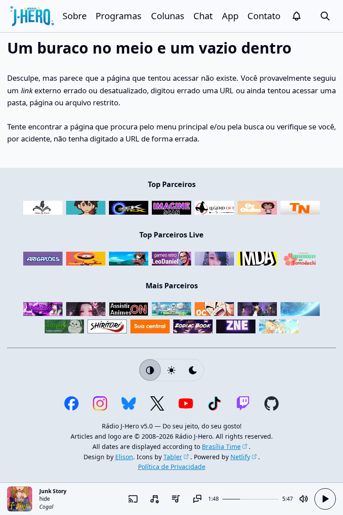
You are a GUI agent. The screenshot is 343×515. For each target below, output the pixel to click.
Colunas (167, 16)
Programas (119, 16)
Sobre (75, 16)
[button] (296, 16)
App (230, 16)
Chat (203, 16)
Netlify (240, 457)
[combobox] (154, 499)
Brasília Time (221, 446)
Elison (124, 457)
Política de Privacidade (171, 466)
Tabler (172, 457)
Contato (263, 16)
